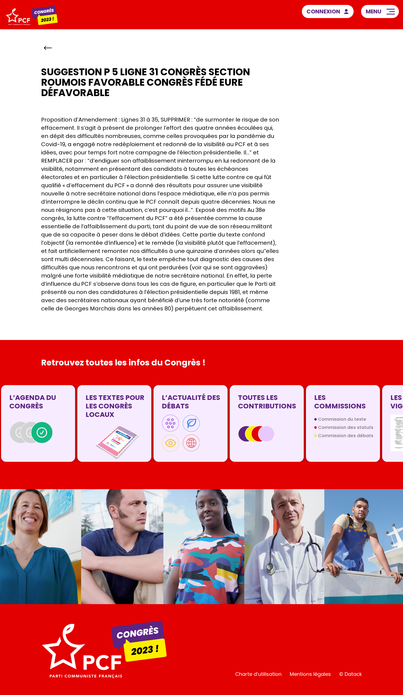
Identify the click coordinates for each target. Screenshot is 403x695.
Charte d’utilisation (258, 674)
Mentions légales (310, 674)
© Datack (350, 674)
